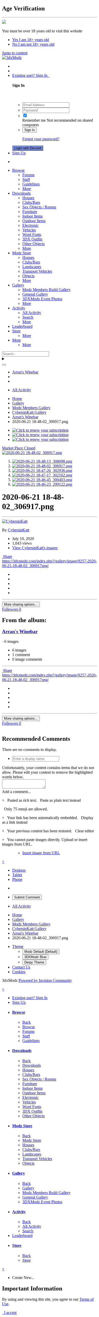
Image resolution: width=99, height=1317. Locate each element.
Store (16, 331)
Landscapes (31, 267)
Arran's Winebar (20, 631)
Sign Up (19, 153)
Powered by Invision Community (45, 980)
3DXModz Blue (35, 957)
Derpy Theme (34, 962)
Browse (18, 170)
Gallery (18, 285)
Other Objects (33, 244)
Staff (26, 179)
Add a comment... (16, 791)
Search (27, 317)
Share (7, 556)
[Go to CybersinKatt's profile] (14, 521)
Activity (18, 308)
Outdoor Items (33, 221)
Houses (28, 198)
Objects (28, 276)
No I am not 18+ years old (33, 44)
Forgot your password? (40, 139)
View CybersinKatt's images (35, 548)
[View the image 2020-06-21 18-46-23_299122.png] (42, 484)
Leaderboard (22, 326)
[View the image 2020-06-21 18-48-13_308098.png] (42, 461)
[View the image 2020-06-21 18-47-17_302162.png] (42, 475)
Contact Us (21, 967)
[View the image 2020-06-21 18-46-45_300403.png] (42, 480)
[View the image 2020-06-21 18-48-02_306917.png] (42, 466)
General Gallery (35, 294)
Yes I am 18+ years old (30, 39)
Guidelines (31, 184)
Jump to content (14, 53)
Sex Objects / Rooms (39, 207)
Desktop (19, 870)
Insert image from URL (41, 853)
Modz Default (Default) (40, 952)
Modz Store (21, 253)
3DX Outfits (32, 239)
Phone (17, 879)
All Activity (31, 312)
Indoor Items (32, 216)
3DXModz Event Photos (42, 299)
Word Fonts (31, 234)
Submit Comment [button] (27, 897)
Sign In (29, 130)
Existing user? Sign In (31, 75)
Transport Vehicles (37, 271)
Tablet (17, 875)
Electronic (30, 225)
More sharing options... (21, 604)
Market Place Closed (18, 448)
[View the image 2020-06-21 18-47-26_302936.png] (42, 470)
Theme (17, 946)
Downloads (21, 193)
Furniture (29, 211)
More (26, 188)
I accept (9, 1312)
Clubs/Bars (31, 202)
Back (26, 1022)
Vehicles (29, 230)
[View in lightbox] (32, 452)
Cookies (18, 972)
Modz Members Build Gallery (46, 289)
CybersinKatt (18, 530)
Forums (28, 175)
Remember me (34, 120)
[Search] (4, 365)
